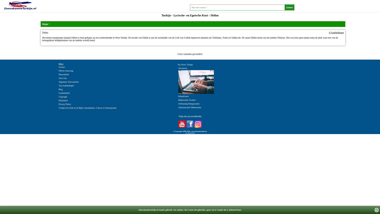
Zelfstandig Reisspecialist (189, 104)
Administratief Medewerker (189, 107)
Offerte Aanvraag (66, 71)
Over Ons (63, 78)
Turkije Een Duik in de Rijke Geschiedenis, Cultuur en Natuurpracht (87, 108)
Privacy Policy (65, 104)
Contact (62, 67)
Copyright (63, 97)
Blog (61, 89)
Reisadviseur (183, 96)
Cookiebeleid (64, 93)
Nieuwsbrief (64, 74)
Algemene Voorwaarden (69, 82)
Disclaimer (63, 100)
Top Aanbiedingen (66, 86)
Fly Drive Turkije (185, 65)
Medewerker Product (187, 100)
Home (45, 24)
